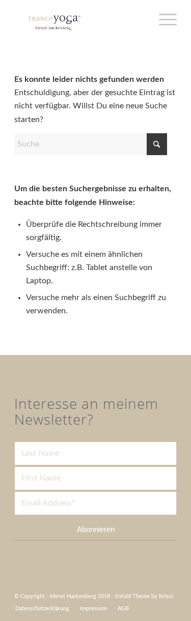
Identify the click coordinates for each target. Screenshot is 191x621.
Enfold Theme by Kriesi (144, 596)
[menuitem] (42, 608)
